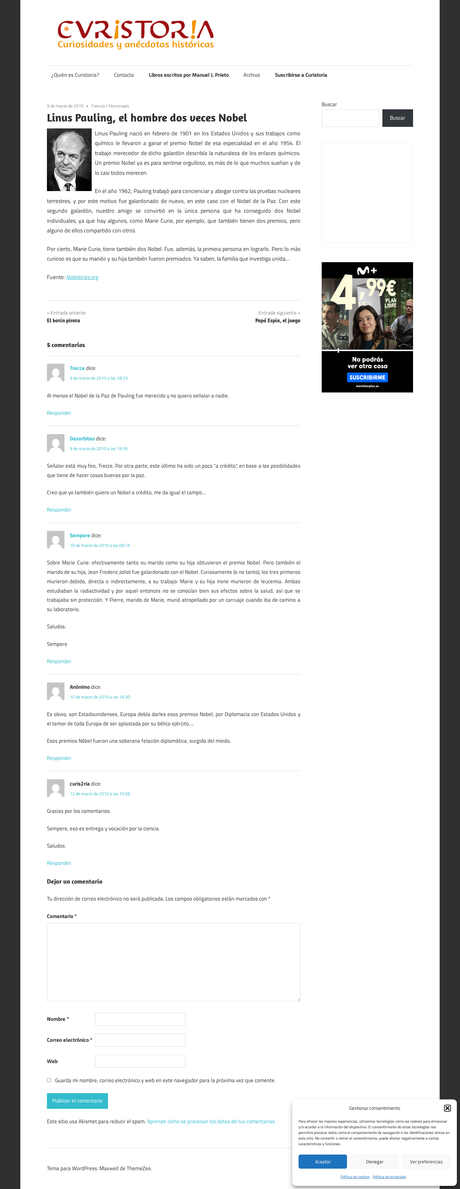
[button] (447, 1108)
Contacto (124, 75)
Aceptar (323, 1161)
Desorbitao (82, 438)
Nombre (58, 1019)
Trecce (77, 368)
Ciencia (98, 105)
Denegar (374, 1161)
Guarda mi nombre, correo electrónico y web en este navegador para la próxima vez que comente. (165, 1080)
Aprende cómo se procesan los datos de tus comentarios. (211, 1121)
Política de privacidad (389, 1177)
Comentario (62, 916)
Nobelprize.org (82, 277)
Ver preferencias (426, 1161)
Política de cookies (355, 1177)
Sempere (80, 535)
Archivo (251, 75)
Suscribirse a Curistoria (301, 75)
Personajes (119, 105)
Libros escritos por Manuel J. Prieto (189, 75)
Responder (59, 413)
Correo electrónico (69, 1040)
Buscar (329, 104)
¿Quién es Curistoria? (75, 75)
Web (52, 1061)
